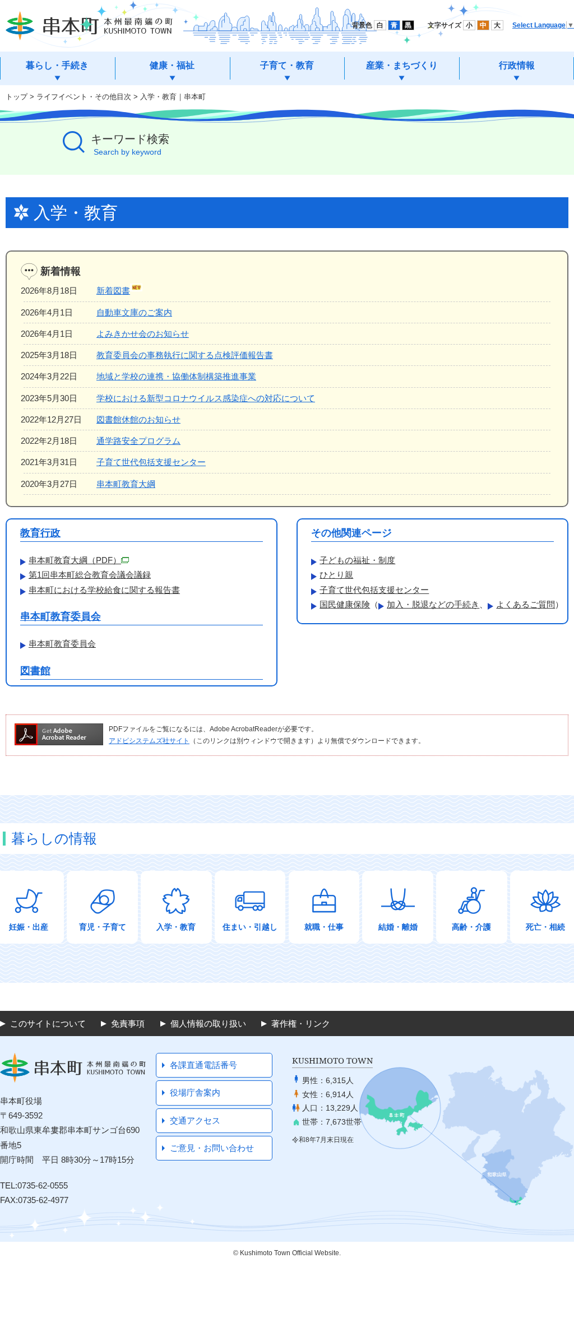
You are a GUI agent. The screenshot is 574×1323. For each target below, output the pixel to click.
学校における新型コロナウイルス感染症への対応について (205, 398)
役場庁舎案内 (195, 1092)
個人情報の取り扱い (208, 1023)
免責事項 (128, 1023)
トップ (16, 96)
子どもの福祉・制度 (357, 560)
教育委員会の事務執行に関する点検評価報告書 (184, 355)
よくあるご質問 (525, 604)
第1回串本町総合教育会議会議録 (90, 574)
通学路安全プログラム (138, 440)
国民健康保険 (345, 604)
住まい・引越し (250, 926)
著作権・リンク (300, 1023)
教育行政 (40, 533)
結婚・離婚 (398, 926)
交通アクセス (195, 1120)
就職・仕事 (324, 926)
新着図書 (113, 290)
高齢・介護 (471, 926)
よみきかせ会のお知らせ (142, 333)
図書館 (35, 670)
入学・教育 (176, 926)
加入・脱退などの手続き (433, 604)
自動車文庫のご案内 (134, 312)
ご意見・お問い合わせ (212, 1148)
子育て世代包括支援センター (151, 462)
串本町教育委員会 (60, 616)
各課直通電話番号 (203, 1065)
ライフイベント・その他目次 (83, 96)
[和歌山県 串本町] (89, 25)
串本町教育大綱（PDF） (75, 560)
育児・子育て (102, 926)
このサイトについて (48, 1023)
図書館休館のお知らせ (138, 419)
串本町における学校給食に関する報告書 (104, 590)
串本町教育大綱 (125, 484)
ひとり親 (336, 574)
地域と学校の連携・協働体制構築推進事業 (176, 376)
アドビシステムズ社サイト (149, 741)
